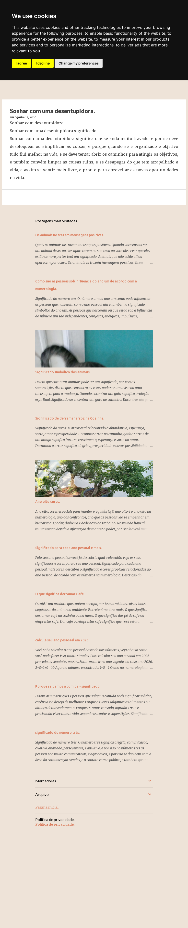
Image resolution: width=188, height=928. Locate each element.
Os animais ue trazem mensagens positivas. (69, 235)
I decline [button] (43, 63)
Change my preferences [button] (79, 63)
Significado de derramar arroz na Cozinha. (69, 418)
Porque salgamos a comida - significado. (67, 686)
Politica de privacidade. (54, 824)
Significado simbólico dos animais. (62, 372)
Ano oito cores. (47, 502)
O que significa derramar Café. (59, 594)
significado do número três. (57, 732)
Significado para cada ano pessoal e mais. (68, 548)
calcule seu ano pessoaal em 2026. (62, 640)
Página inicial (47, 807)
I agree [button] (21, 63)
